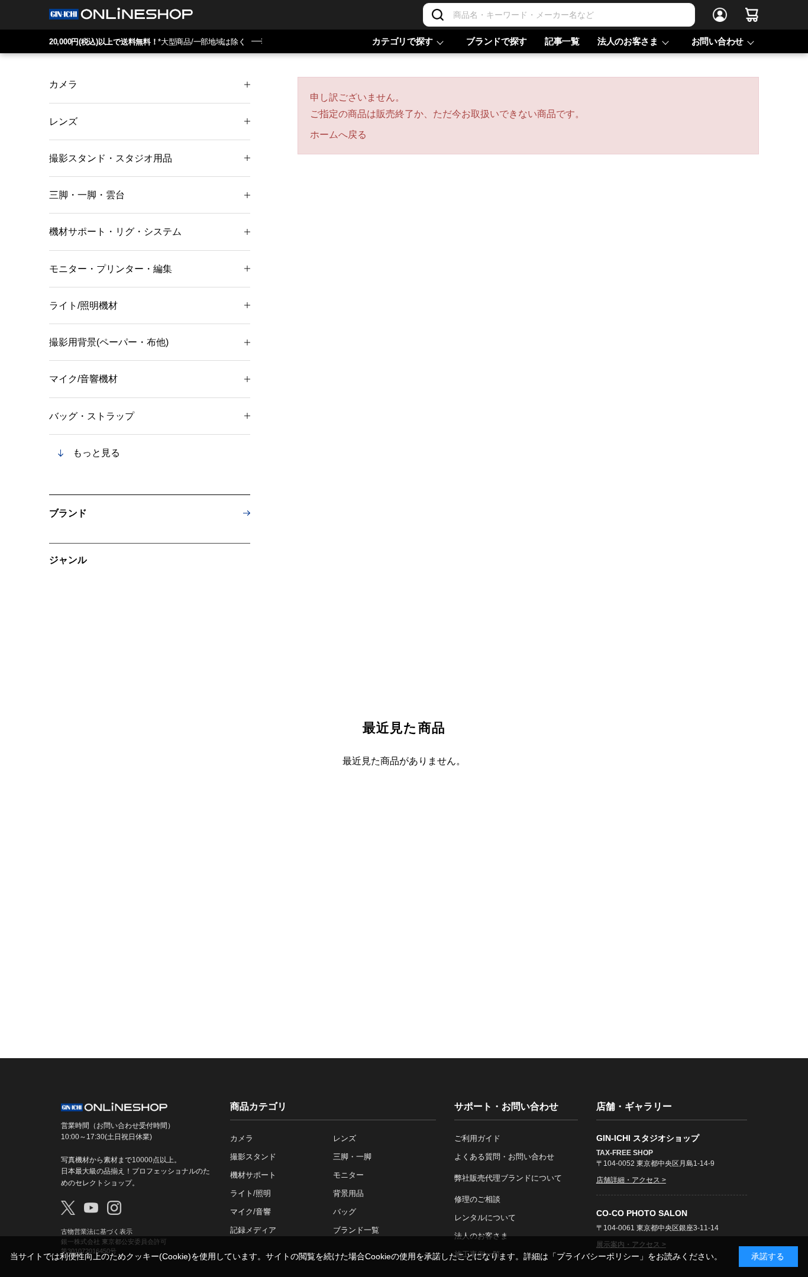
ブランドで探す (496, 41)
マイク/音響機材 (83, 379)
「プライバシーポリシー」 (598, 1256)
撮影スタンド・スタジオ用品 (110, 158)
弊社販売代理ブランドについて (508, 1177)
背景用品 (348, 1193)
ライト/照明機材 (83, 305)
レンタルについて (485, 1217)
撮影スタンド (253, 1156)
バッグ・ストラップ (91, 416)
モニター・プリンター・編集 (110, 269)
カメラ (63, 84)
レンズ (63, 122)
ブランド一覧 (356, 1230)
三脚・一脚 (352, 1156)
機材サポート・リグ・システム (115, 232)
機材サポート (253, 1175)
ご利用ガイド (477, 1138)
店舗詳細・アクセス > (631, 1180)
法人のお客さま (627, 41)
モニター (348, 1175)
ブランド (68, 513)
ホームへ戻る (338, 135)
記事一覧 (562, 41)
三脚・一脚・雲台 (87, 195)
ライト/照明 (250, 1193)
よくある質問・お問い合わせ (504, 1156)
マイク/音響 (250, 1211)
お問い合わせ (717, 41)
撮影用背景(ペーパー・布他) (109, 342)
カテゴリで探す (402, 41)
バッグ (344, 1211)
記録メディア (253, 1230)
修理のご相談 (477, 1199)
